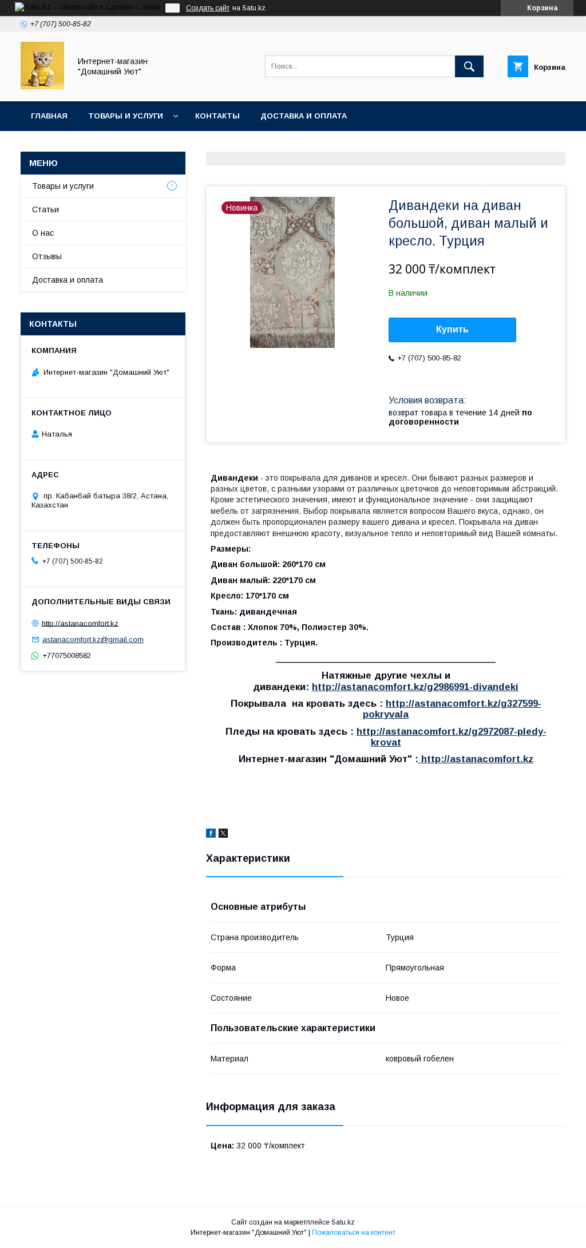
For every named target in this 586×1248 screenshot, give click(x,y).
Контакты (217, 116)
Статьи (45, 209)
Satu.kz (343, 1222)
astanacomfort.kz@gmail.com (93, 639)
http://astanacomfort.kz (475, 759)
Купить (452, 329)
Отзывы (47, 256)
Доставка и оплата (303, 116)
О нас (43, 232)
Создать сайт (207, 8)
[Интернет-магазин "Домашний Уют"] (42, 86)
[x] (223, 834)
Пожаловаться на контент (353, 1233)
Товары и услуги (125, 116)
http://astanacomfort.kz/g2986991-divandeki (415, 687)
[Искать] (469, 66)
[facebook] (211, 834)
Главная (49, 116)
